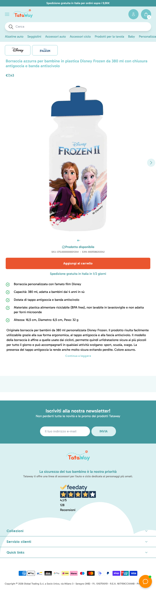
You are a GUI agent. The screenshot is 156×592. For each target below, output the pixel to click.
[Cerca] (11, 26)
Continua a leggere (78, 356)
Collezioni (14, 531)
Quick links (15, 552)
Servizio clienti (18, 541)
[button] (7, 14)
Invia (104, 431)
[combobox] (81, 26)
